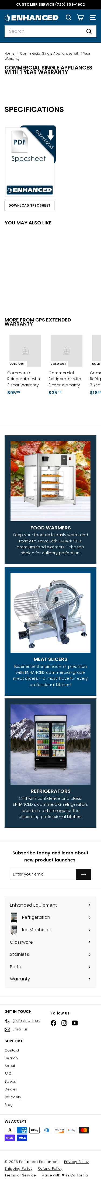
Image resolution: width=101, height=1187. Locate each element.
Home (10, 53)
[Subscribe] (83, 874)
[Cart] (80, 17)
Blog (9, 1104)
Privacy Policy (76, 1161)
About (10, 1065)
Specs (10, 1081)
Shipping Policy (18, 1168)
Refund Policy (50, 1168)
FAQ (8, 1073)
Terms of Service (20, 1175)
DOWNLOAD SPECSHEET (29, 205)
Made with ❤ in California (64, 1175)
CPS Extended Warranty (38, 321)
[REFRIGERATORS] (50, 744)
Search (11, 1058)
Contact (12, 1050)
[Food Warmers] (50, 481)
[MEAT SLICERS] (50, 613)
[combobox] (50, 31)
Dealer (11, 1089)
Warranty (13, 1097)
